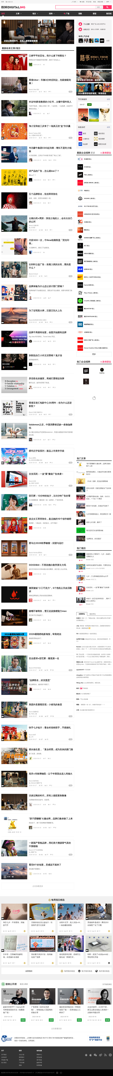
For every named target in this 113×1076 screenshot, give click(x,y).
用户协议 (39, 1060)
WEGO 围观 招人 (89, 253)
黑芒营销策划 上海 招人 (91, 261)
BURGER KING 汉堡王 (39, 320)
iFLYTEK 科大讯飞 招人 (91, 206)
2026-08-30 (37, 298)
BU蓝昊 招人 (88, 159)
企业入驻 (21, 1054)
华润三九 (93, 579)
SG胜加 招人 (88, 222)
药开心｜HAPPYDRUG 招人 (92, 277)
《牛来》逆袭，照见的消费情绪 (97, 481)
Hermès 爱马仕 (37, 552)
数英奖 (109, 13)
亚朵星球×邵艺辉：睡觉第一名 (44, 658)
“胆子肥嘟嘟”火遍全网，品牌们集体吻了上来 (51, 818)
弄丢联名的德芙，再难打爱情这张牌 (46, 378)
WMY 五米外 (35, 483)
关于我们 (4, 1054)
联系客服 (39, 1065)
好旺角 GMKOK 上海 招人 (91, 182)
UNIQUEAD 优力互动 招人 (92, 214)
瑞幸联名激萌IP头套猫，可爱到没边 (98, 565)
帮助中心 (39, 1054)
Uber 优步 (36, 89)
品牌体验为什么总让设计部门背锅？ (46, 286)
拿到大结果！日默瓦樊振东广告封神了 (98, 489)
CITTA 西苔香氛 (38, 850)
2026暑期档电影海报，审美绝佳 (45, 634)
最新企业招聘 (86, 152)
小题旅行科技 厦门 (36, 135)
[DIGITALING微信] (95, 1055)
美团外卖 (36, 711)
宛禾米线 (36, 781)
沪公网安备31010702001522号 (45, 1072)
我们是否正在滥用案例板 (94, 530)
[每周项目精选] (24, 931)
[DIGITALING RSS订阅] (105, 1055)
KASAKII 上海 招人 (89, 198)
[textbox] (75, 7)
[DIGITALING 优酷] (110, 1055)
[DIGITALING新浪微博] (100, 1055)
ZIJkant (35, 274)
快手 (34, 735)
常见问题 (88, 2)
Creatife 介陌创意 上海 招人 (92, 301)
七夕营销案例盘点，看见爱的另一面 (98, 514)
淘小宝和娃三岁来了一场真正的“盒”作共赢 (49, 126)
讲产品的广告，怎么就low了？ (44, 171)
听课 (23, 1020)
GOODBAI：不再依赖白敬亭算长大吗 (47, 565)
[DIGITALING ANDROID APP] (86, 1055)
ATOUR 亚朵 (37, 668)
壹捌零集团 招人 (89, 324)
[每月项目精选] (109, 963)
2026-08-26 (37, 827)
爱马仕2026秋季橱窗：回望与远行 (46, 543)
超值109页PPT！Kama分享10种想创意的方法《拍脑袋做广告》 (14, 1010)
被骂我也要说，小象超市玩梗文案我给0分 (98, 473)
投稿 (20, 1065)
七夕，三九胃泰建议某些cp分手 (97, 576)
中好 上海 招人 (88, 175)
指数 (80, 13)
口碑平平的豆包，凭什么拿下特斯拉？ (47, 55)
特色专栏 (81, 127)
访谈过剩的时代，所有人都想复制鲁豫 (47, 795)
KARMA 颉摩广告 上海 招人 (92, 238)
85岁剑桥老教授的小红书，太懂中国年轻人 (50, 101)
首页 (3, 13)
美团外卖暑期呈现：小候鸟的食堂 (45, 704)
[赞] (44, 64)
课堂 (94, 13)
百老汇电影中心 (37, 412)
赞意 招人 (87, 230)
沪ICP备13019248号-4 (27, 1072)
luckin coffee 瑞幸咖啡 (98, 568)
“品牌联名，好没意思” (40, 680)
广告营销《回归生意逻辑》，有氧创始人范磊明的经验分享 (41, 1010)
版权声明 (39, 1062)
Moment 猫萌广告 (36, 783)
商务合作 (21, 1060)
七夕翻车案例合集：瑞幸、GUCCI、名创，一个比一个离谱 (98, 497)
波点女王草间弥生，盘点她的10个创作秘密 (50, 518)
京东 (34, 481)
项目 (18, 48)
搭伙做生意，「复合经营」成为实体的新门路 (51, 749)
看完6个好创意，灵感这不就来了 (45, 864)
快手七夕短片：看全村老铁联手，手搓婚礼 (50, 727)
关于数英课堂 (107, 984)
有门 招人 (87, 245)
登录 (2, 2)
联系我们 (21, 1057)
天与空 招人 (87, 167)
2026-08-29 (33, 322)
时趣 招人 (87, 190)
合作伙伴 (4, 1057)
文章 (13, 48)
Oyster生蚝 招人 (89, 285)
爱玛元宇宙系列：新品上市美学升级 (46, 451)
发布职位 (106, 152)
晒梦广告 (34, 852)
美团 (92, 559)
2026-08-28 (37, 364)
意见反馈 (39, 1057)
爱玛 (34, 458)
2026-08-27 (37, 600)
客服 (94, 2)
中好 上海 (34, 714)
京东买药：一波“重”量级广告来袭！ (46, 474)
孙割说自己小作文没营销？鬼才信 (45, 355)
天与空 (33, 227)
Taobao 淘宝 (37, 133)
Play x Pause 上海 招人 (91, 293)
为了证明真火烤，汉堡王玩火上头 (45, 310)
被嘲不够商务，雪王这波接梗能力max (48, 611)
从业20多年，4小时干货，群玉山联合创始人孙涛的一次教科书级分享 (98, 1010)
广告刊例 (21, 1062)
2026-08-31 (37, 64)
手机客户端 (4, 1060)
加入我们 (4, 1062)
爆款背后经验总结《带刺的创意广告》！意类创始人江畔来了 (70, 1010)
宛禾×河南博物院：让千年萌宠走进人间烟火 (50, 773)
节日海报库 (82, 99)
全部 (107, 41)
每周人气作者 (84, 36)
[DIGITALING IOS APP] (90, 1055)
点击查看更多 (56, 1028)
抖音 (92, 604)
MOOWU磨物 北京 (36, 460)
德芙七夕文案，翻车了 (94, 522)
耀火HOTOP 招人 (89, 308)
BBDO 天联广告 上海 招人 (91, 340)
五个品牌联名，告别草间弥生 (43, 194)
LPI (32, 737)
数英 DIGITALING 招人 (91, 316)
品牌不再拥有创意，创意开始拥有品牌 (47, 332)
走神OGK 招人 (88, 269)
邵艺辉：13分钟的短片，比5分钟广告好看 (49, 495)
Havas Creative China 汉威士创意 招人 (96, 348)
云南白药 (36, 225)
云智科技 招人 (88, 332)
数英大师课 (24, 984)
